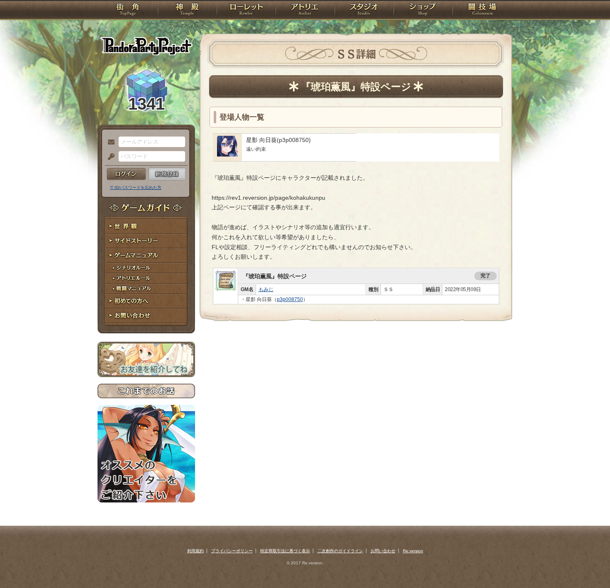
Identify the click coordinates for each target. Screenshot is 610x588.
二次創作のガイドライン (340, 551)
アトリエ (305, 10)
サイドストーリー (146, 241)
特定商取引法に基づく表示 (285, 551)
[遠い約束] (227, 154)
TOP (128, 10)
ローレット (246, 10)
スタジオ (363, 10)
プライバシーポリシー (232, 551)
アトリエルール (146, 278)
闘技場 (482, 10)
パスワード (109, 157)
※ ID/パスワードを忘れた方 (135, 187)
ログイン (126, 174)
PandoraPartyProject (146, 45)
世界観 (146, 226)
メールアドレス (109, 142)
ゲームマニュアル (146, 255)
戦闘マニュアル (146, 289)
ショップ (422, 10)
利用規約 (195, 551)
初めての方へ (146, 301)
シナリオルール (146, 268)
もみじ (266, 289)
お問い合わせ (146, 316)
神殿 (187, 10)
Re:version (413, 551)
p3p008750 (290, 299)
